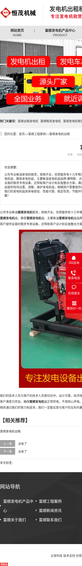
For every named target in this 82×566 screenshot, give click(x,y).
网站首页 (17, 32)
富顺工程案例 (37, 134)
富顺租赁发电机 (50, 121)
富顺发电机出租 (59, 134)
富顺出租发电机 (28, 121)
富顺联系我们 (50, 519)
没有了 (22, 443)
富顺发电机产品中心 (18, 505)
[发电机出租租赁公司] (18, 13)
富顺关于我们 (14, 519)
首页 (22, 134)
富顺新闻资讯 (50, 510)
